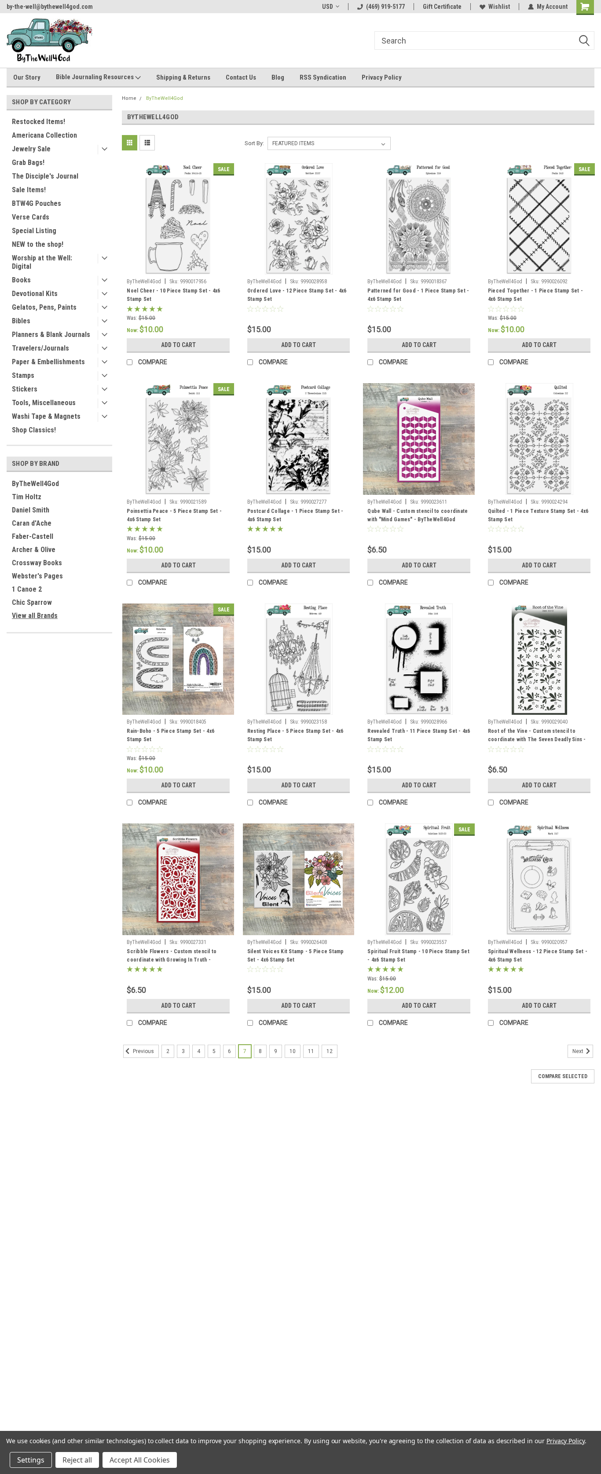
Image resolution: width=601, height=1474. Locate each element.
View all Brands (35, 615)
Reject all (77, 1460)
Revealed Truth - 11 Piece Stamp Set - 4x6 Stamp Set (418, 735)
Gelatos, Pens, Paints (44, 307)
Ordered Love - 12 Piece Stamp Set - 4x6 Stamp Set (297, 295)
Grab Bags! (28, 162)
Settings (30, 1460)
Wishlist (499, 6)
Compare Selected (562, 1076)
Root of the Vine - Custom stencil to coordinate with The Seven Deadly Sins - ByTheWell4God (537, 736)
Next (578, 1051)
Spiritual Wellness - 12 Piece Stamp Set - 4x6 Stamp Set (537, 955)
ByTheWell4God (35, 483)
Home (129, 98)
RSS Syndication (323, 77)
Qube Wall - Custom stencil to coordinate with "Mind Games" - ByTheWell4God (417, 515)
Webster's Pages (37, 576)
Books (21, 280)
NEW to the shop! (37, 244)
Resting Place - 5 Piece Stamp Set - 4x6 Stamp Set (295, 735)
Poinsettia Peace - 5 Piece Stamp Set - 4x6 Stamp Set (174, 515)
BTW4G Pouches (36, 203)
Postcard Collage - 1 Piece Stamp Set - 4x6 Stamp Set (295, 515)
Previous (143, 1051)
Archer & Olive (33, 549)
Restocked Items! (38, 121)
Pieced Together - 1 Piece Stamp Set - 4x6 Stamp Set (535, 295)
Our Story (26, 77)
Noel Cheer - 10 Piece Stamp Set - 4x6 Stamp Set (173, 295)
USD (327, 6)
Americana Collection (44, 135)
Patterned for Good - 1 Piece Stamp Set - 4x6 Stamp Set (418, 295)
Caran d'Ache (31, 523)
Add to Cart (178, 344)
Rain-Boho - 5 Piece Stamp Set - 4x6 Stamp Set (170, 735)
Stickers (24, 389)
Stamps (23, 375)
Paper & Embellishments (48, 362)
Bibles (21, 321)
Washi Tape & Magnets (46, 416)
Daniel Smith (30, 510)
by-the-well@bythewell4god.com (50, 6)
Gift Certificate (442, 6)
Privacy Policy (382, 77)
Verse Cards (30, 217)
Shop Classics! (34, 430)
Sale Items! (29, 190)
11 (311, 1051)
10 (293, 1051)
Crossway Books (37, 563)
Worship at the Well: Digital (42, 262)
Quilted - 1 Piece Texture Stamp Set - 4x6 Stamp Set (538, 515)
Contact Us (241, 77)
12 (329, 1051)
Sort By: (254, 143)
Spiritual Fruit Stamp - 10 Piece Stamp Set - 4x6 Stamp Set (418, 955)
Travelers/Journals (40, 348)
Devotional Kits (35, 293)
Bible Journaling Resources (95, 77)
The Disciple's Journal (45, 176)
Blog (277, 77)
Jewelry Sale (31, 149)
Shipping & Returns (183, 77)
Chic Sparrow (32, 602)
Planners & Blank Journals (51, 334)
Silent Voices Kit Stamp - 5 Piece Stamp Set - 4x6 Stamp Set (295, 955)
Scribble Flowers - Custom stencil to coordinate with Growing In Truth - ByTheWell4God (171, 956)
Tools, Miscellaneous (44, 403)
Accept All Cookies (140, 1460)
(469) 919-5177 (385, 6)
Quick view (178, 267)
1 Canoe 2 (27, 589)
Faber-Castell (32, 536)
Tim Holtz (26, 497)
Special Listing (34, 231)
